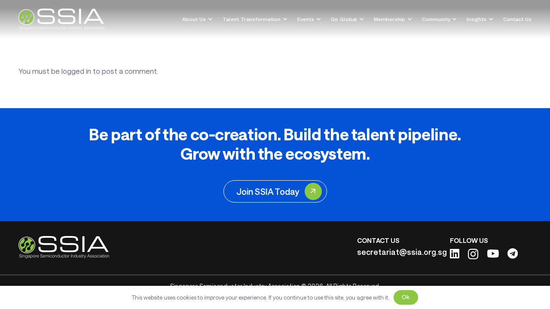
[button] (209, 19)
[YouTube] (493, 253)
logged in (76, 71)
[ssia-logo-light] (61, 19)
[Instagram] (473, 254)
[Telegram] (512, 253)
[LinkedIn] (454, 253)
